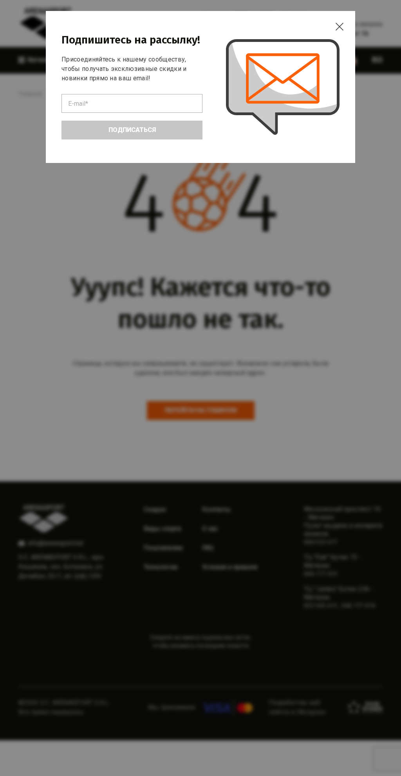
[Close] (339, 26)
